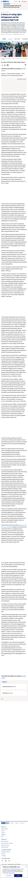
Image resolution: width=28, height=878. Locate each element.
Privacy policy (12, 872)
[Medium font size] (5, 65)
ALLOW (18, 875)
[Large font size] (7, 65)
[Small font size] (2, 65)
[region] (14, 871)
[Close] (25, 866)
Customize (9, 875)
